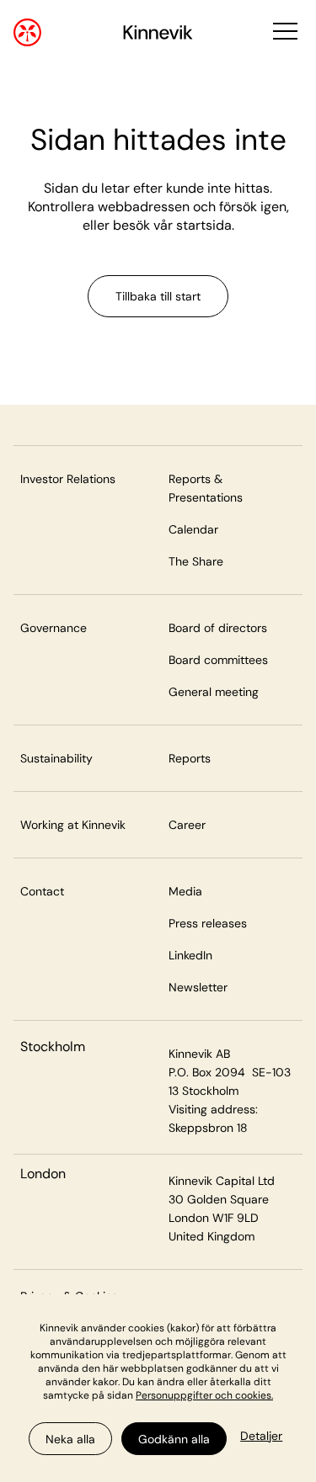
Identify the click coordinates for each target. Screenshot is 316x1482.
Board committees (218, 659)
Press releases (208, 923)
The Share (196, 561)
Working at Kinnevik (73, 824)
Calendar (193, 529)
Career (187, 824)
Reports (190, 758)
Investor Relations (67, 478)
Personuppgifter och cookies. (204, 1395)
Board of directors (218, 627)
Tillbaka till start (158, 296)
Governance (53, 627)
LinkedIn (190, 955)
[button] (284, 32)
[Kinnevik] (158, 35)
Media (185, 891)
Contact (42, 891)
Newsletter (198, 987)
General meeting (214, 691)
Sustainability (56, 758)
